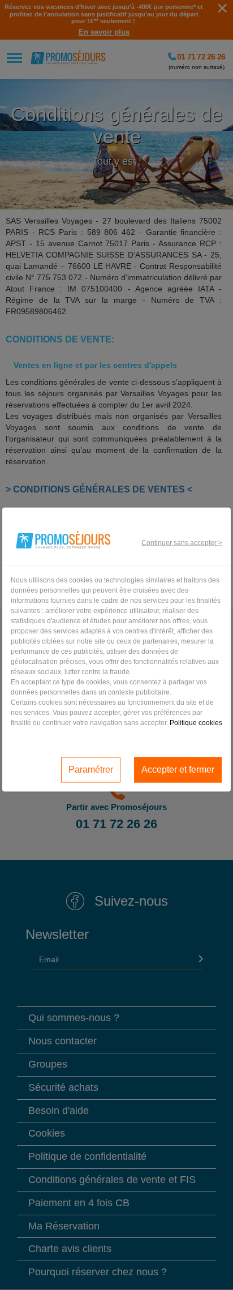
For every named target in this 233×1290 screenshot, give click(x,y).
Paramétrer (90, 769)
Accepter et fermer (177, 769)
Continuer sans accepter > (181, 543)
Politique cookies (196, 722)
